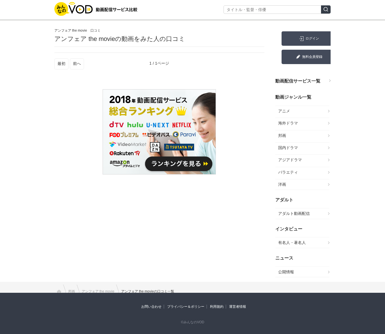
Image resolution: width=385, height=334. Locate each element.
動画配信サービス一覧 (297, 80)
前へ (77, 63)
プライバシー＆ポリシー (185, 307)
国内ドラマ (288, 147)
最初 (61, 63)
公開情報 (286, 272)
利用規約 (217, 307)
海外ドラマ (288, 123)
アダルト (284, 199)
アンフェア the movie (98, 291)
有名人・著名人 (292, 242)
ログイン (312, 38)
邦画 (282, 135)
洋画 (282, 184)
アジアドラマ (290, 160)
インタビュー (288, 228)
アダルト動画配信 (294, 213)
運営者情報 (237, 307)
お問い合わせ (151, 307)
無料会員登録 (312, 57)
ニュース (284, 258)
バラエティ (288, 172)
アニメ (284, 111)
